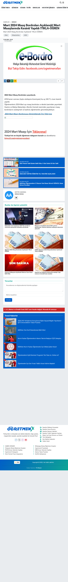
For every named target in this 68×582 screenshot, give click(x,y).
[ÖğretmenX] (13, 2)
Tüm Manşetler (46, 437)
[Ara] (61, 3)
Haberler (6, 22)
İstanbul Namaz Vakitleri (49, 431)
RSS (17, 462)
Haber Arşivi (46, 441)
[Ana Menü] (63, 3)
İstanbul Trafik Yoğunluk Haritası (52, 433)
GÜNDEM (15, 8)
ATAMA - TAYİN (25, 8)
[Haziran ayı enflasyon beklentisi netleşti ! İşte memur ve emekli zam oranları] (49, 262)
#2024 (25, 35)
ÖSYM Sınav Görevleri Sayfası (13, 450)
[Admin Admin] (9, 195)
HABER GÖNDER (10, 446)
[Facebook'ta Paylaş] (5, 80)
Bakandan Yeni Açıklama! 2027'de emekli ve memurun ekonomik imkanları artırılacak (17, 226)
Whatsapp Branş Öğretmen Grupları (45, 446)
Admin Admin (19, 194)
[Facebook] (16, 439)
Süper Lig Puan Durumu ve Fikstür (52, 435)
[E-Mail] (16, 197)
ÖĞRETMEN (5, 8)
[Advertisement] (34, 396)
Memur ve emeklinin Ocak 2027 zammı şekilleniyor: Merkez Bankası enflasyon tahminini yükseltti (49, 227)
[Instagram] (22, 439)
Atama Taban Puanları (41, 452)
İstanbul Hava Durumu (49, 429)
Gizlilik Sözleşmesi (40, 454)
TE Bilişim (39, 468)
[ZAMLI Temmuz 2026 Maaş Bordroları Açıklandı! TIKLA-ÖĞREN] (49, 240)
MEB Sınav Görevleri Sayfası (43, 450)
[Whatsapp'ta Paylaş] (11, 80)
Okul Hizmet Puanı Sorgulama (14, 454)
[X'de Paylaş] (8, 80)
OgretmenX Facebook (41, 448)
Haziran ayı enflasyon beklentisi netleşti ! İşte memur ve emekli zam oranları (48, 273)
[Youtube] (25, 439)
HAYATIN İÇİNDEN (48, 8)
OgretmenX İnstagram (11, 452)
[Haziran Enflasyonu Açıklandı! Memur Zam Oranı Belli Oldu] (19, 262)
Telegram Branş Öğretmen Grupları (15, 448)
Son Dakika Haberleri (48, 439)
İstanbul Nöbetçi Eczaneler (50, 427)
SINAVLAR (36, 8)
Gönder (8, 300)
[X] (19, 439)
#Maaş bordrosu (16, 35)
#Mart (6, 35)
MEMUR (14, 22)
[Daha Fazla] (15, 80)
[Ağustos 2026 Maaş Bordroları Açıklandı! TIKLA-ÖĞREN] (19, 240)
